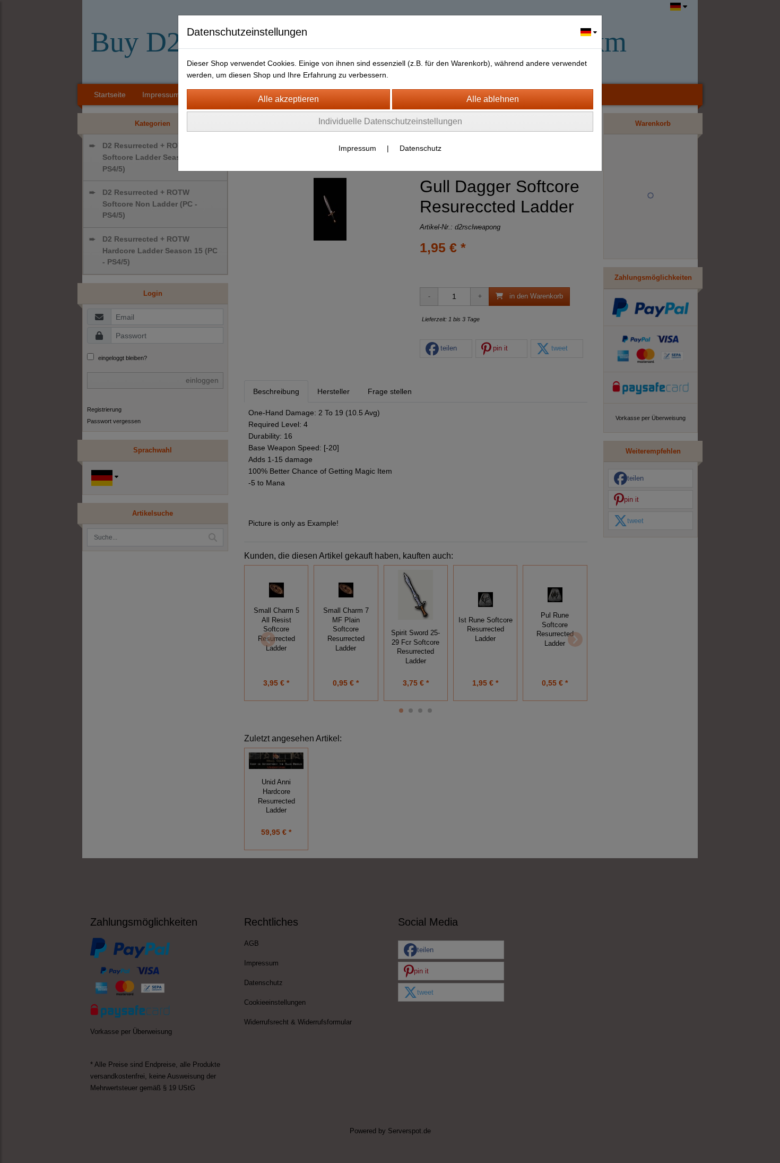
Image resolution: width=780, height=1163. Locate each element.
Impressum (357, 148)
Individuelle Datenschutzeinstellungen (390, 121)
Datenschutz (420, 148)
